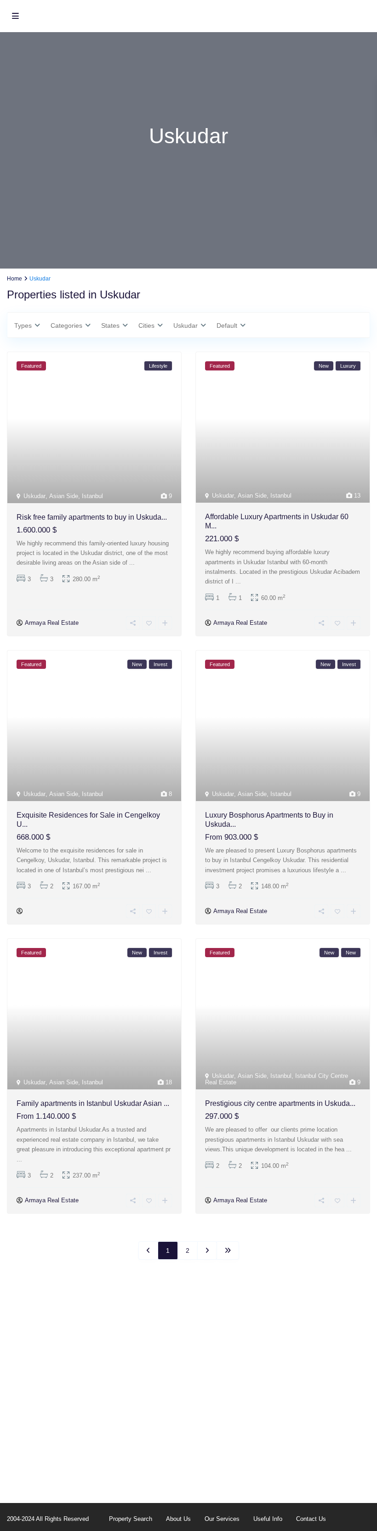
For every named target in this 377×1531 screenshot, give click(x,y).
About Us (178, 1518)
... (132, 562)
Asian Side (63, 496)
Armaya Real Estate (52, 622)
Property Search (130, 1518)
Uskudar (34, 496)
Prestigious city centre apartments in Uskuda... (280, 1103)
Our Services (222, 1518)
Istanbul (92, 496)
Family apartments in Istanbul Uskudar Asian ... (93, 1103)
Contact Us (311, 1518)
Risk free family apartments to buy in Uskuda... (92, 517)
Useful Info (267, 1518)
